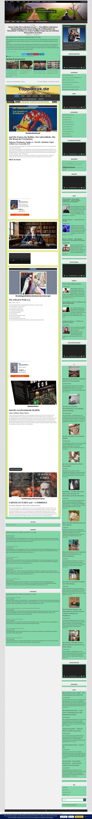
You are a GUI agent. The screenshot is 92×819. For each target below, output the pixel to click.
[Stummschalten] (81, 69)
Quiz (26, 56)
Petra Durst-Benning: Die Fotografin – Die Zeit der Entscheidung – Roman (52, 72)
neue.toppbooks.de (67, 121)
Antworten (13, 56)
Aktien (82, 169)
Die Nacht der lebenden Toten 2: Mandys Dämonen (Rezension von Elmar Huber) (73, 646)
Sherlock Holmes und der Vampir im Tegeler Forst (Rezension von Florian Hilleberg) (74, 555)
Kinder (17, 56)
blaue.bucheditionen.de (68, 76)
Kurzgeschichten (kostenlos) (41, 21)
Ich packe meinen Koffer (11, 546)
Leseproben (33, 25)
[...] (70, 50)
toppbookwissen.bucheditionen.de (70, 90)
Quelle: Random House (11, 51)
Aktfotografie (65, 164)
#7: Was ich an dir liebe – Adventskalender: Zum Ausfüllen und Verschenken (73, 410)
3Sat (69, 163)
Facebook (30, 54)
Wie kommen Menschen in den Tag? (14, 619)
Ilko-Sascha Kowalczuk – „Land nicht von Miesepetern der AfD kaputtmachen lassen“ (73, 714)
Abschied (64, 163)
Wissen (18, 1)
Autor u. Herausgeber (36, 1)
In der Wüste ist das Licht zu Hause (14, 568)
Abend (72, 163)
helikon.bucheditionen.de (68, 81)
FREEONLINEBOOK (31, 21)
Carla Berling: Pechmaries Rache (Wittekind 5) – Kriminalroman (26, 72)
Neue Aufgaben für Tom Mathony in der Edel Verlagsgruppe (74, 304)
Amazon (64, 166)
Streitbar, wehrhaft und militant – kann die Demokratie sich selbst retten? (23, 608)
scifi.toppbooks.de (67, 135)
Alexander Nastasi (79, 164)
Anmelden (65, 789)
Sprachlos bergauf (10, 535)
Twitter (24, 54)
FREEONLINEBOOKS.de (46, 11)
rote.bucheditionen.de (67, 86)
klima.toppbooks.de (67, 118)
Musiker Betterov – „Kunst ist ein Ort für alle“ (73, 221)
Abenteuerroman (81, 163)
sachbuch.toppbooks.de (68, 132)
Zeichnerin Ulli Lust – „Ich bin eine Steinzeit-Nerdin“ (73, 323)
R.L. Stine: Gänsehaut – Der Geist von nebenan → (49, 81)
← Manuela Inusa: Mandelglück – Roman (15, 81)
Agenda (74, 164)
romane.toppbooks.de (67, 130)
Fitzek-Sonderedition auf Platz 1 (72, 285)
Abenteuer (70, 164)
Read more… (71, 299)
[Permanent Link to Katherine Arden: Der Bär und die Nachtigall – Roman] (40, 65)
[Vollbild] (84, 69)
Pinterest (36, 54)
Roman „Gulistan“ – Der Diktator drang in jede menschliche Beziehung (74, 241)
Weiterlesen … (73, 216)
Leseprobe (22, 56)
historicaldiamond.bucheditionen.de (71, 83)
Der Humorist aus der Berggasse (13, 597)
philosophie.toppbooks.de (68, 125)
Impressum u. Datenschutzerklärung (49, 1)
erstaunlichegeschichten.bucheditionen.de (72, 79)
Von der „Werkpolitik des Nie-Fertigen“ (15, 628)
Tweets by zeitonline (11, 524)
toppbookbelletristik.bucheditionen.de (71, 88)
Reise (28, 1)
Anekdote (64, 171)
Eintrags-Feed (66, 791)
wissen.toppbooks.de (67, 137)
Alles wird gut (79, 166)
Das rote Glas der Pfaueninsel (13, 578)
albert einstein (71, 166)
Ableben (75, 166)
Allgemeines (69, 169)
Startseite (7, 21)
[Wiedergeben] (64, 69)
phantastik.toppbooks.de (68, 123)
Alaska (67, 163)
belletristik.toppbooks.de (68, 116)
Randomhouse (31, 56)
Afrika (67, 166)
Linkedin (42, 54)
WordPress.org (66, 796)
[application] (74, 64)
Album (76, 169)
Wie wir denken (67, 26)
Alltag (79, 169)
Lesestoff (12, 1)
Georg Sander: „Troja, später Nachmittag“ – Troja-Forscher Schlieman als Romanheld (71, 202)
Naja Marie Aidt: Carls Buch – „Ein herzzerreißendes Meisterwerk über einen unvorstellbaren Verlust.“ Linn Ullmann (12, 73)
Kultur (24, 1)
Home (7, 1)
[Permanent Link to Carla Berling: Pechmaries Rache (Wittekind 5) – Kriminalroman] (26, 65)
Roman (18, 21)
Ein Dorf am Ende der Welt (12, 557)
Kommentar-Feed (67, 793)
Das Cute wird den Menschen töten (14, 637)
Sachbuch (23, 21)
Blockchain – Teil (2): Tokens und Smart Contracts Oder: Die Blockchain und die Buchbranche (73, 495)
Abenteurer (76, 163)
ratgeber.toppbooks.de (68, 128)
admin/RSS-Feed (29, 34)
